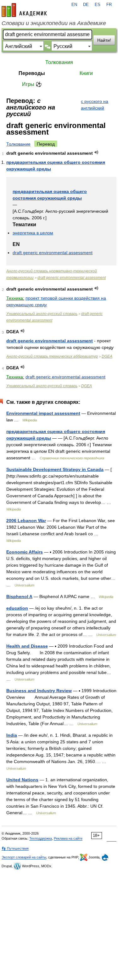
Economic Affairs (24, 551)
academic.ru (24, 10)
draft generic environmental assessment (53, 252)
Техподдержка (40, 838)
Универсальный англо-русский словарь (41, 314)
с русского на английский (94, 104)
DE (86, 5)
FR (109, 5)
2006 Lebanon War (26, 520)
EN (74, 5)
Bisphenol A (19, 596)
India (11, 735)
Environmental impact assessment (43, 413)
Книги (86, 73)
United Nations (22, 779)
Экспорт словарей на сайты (24, 857)
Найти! (104, 40)
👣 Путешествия (15, 848)
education (17, 608)
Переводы (32, 73)
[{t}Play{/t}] (96, 152)
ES (97, 5)
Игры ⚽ (32, 84)
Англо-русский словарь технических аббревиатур (52, 356)
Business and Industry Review (39, 690)
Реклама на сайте (68, 838)
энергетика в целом (33, 232)
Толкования (59, 62)
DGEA (107, 356)
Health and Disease (27, 646)
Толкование (18, 144)
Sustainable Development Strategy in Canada (55, 469)
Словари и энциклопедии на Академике (54, 23)
